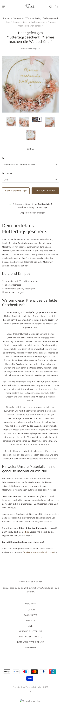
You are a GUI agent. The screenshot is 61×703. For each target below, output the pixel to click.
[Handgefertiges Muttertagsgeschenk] (11, 122)
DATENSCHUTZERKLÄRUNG (30, 642)
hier (27, 531)
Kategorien (19, 18)
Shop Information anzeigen (32, 212)
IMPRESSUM (30, 647)
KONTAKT (30, 620)
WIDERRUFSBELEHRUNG (30, 636)
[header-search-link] (51, 6)
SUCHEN (31, 609)
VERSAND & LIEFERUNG (30, 631)
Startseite (7, 18)
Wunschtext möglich (30, 48)
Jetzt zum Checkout (45, 190)
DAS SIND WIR (30, 615)
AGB (30, 625)
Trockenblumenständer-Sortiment (39, 552)
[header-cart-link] (56, 6)
